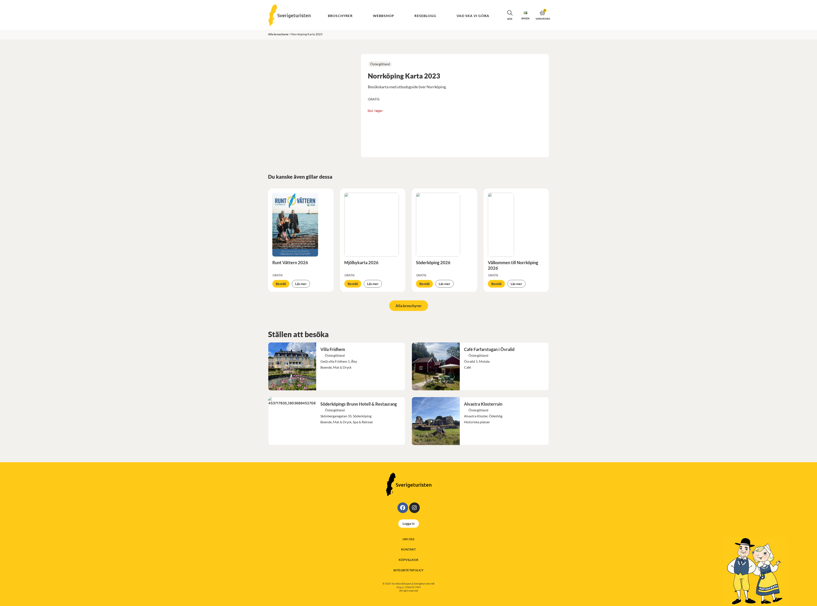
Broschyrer (340, 16)
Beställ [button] (281, 284)
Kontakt (408, 549)
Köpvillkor (408, 560)
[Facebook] (402, 507)
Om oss (408, 539)
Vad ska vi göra (473, 16)
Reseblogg (425, 16)
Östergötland (380, 64)
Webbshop (383, 16)
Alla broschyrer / (279, 34)
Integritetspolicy (408, 570)
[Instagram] (414, 507)
